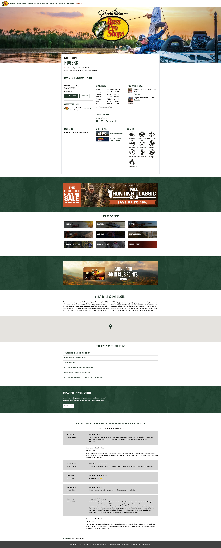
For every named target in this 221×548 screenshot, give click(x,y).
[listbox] (110, 195)
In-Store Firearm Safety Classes (115, 139)
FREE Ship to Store (116, 134)
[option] (110, 195)
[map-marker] (110, 326)
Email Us (89, 108)
